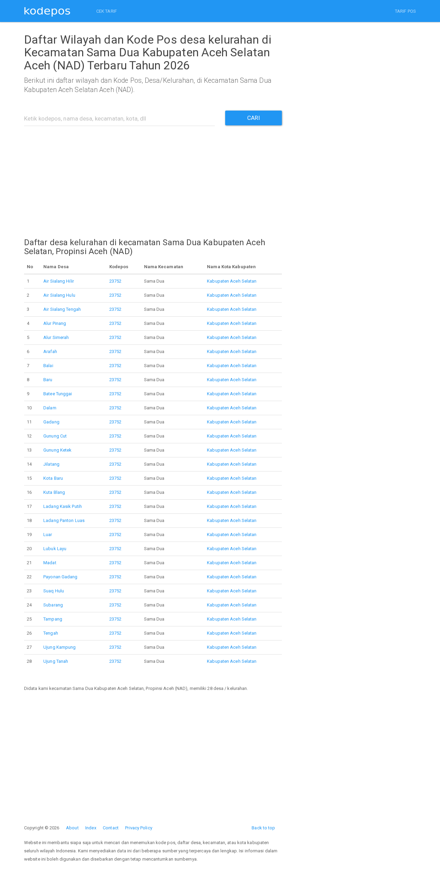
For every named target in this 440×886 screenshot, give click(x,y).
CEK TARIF (106, 11)
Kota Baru (53, 478)
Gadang (51, 421)
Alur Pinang (54, 323)
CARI (253, 117)
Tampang (52, 619)
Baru (47, 379)
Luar (47, 534)
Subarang (53, 604)
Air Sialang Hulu (59, 295)
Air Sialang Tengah (62, 309)
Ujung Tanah (55, 661)
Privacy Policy (138, 827)
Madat (49, 562)
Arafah (50, 351)
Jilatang (51, 464)
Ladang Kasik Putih (62, 506)
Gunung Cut (55, 436)
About (72, 827)
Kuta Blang (54, 492)
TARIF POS (405, 11)
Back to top (263, 827)
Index (90, 827)
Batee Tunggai (57, 393)
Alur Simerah (56, 337)
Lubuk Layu (54, 548)
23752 (115, 281)
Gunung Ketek (57, 450)
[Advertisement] (153, 177)
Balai (48, 365)
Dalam (49, 407)
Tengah (50, 633)
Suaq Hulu (53, 590)
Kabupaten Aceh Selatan (231, 281)
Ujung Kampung (59, 647)
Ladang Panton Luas (64, 520)
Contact (111, 827)
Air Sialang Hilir (58, 281)
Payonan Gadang (60, 576)
